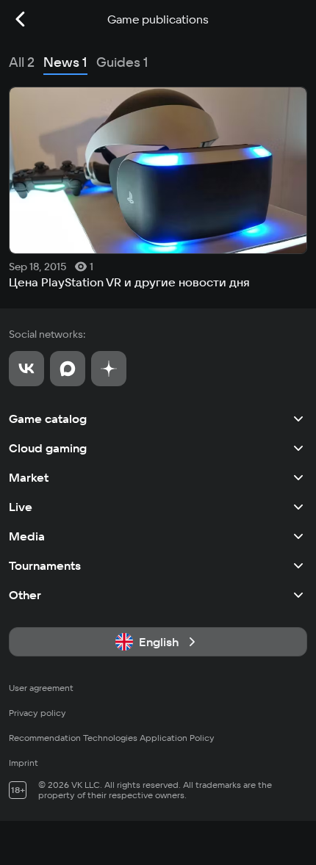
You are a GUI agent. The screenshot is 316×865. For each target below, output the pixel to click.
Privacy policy (37, 712)
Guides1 (122, 62)
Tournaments (45, 565)
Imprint (23, 762)
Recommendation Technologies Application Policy (112, 737)
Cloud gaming (48, 448)
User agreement (41, 687)
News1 (65, 62)
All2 (22, 62)
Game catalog (48, 418)
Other (25, 594)
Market (29, 477)
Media (27, 536)
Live (20, 506)
